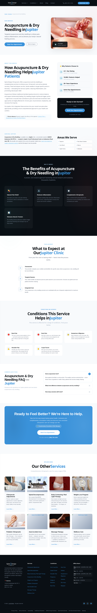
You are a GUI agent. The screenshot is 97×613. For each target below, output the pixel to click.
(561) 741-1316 (53, 437)
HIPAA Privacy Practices (51, 610)
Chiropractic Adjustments (33, 567)
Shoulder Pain (53, 573)
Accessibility (30, 610)
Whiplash (63, 585)
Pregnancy (52, 577)
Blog (46, 3)
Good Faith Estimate (62, 610)
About (41, 3)
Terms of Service (22, 610)
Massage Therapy (31, 590)
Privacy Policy (14, 610)
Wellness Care (30, 593)
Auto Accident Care (32, 586)
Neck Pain (63, 567)
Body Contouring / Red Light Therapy (36, 573)
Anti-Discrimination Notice (74, 610)
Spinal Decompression (32, 570)
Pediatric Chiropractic (32, 583)
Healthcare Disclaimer (39, 610)
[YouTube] (91, 603)
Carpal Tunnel (53, 570)
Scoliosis (63, 579)
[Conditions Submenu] (36, 3)
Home (6, 14)
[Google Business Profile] (87, 603)
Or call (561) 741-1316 (74, 114)
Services (24, 3)
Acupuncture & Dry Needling (34, 577)
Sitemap (84, 610)
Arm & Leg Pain (54, 567)
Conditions (33, 3)
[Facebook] (84, 603)
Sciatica (63, 570)
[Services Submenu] (27, 3)
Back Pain (52, 585)
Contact (52, 3)
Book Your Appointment (48, 432)
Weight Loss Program (32, 580)
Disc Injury (63, 582)
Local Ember (11, 603)
